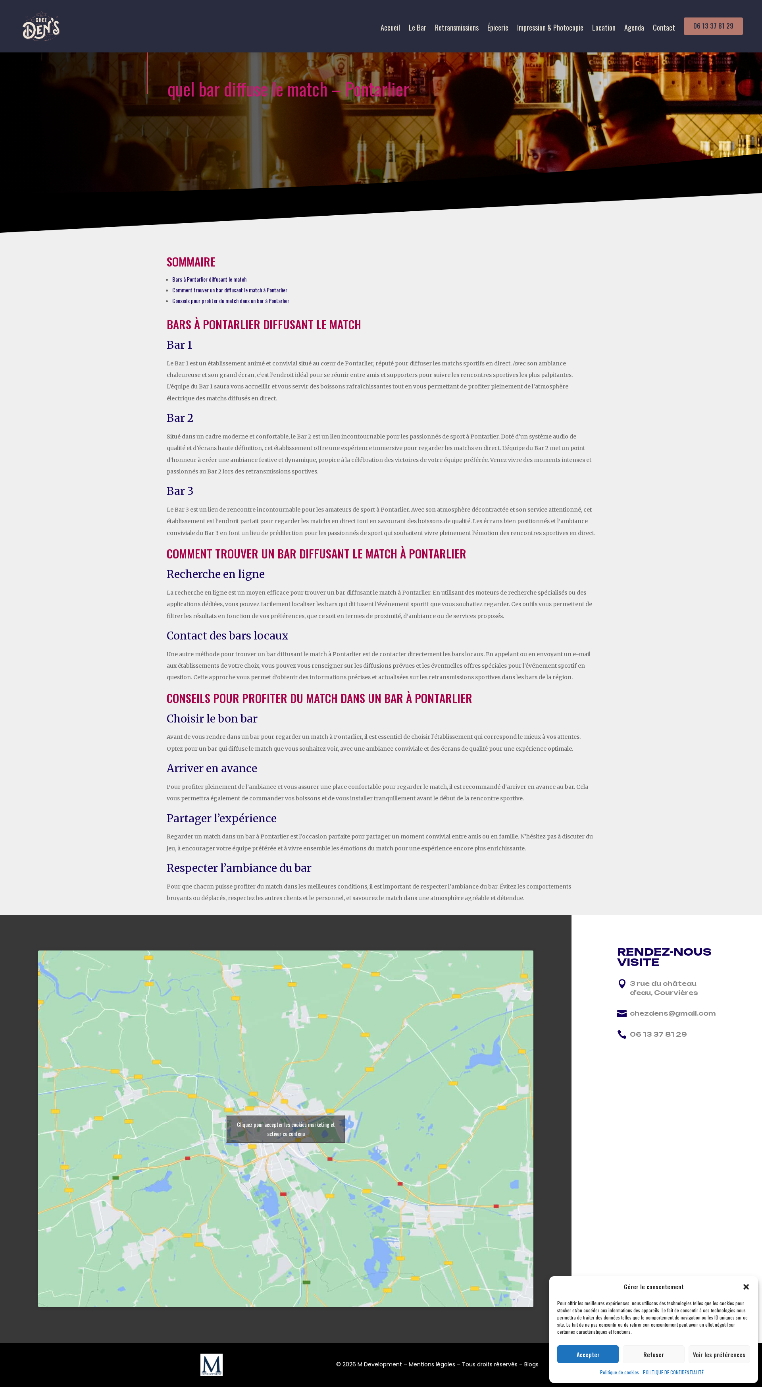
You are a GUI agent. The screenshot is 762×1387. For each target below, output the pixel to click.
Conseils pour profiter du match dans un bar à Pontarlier (230, 300)
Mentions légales (432, 1364)
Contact (664, 29)
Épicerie (497, 29)
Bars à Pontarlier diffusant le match (209, 279)
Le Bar (417, 29)
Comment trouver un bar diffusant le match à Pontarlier (229, 290)
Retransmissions (457, 29)
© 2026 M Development (369, 1364)
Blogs (531, 1364)
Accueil (390, 29)
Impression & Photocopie (550, 29)
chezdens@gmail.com (673, 1013)
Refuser (653, 1354)
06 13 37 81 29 (713, 26)
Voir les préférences (719, 1354)
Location (604, 29)
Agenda (634, 29)
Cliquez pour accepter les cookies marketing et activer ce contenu (286, 1129)
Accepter (588, 1354)
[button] (746, 1287)
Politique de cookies (619, 1372)
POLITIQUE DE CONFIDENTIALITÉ (673, 1372)
